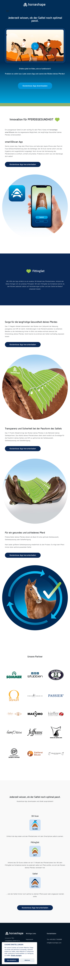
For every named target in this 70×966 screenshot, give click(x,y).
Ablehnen (27, 960)
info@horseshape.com (54, 943)
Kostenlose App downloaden (35, 86)
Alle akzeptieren (11, 960)
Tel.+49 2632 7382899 (54, 939)
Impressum (29, 939)
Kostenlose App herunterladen (23, 164)
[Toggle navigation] (7, 11)
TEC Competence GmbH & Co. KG (12, 940)
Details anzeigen (16, 955)
